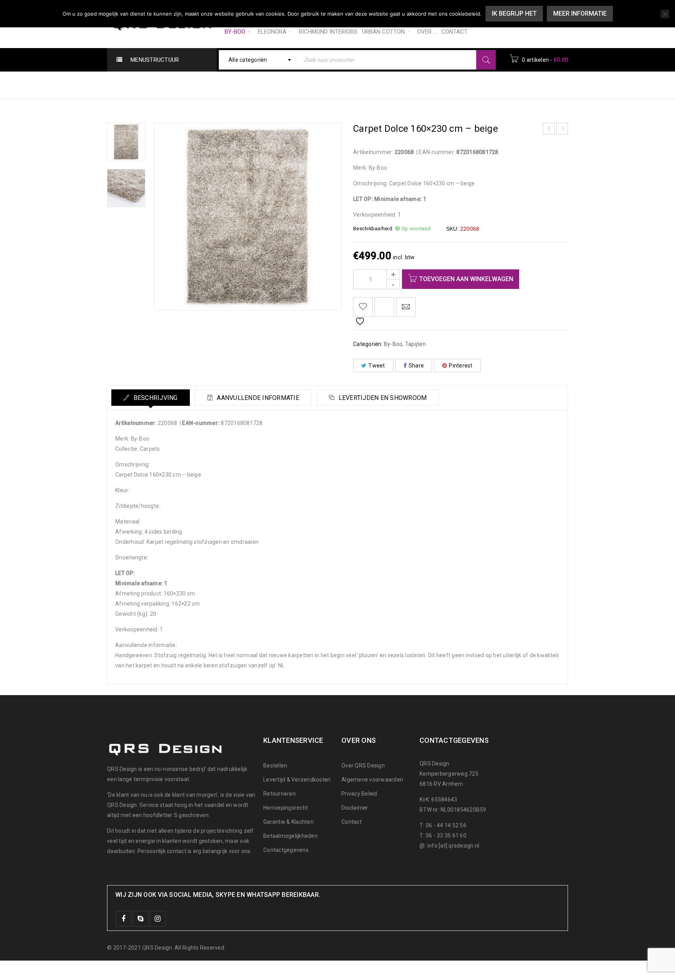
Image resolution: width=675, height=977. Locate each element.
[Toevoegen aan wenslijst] (363, 307)
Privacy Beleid (359, 794)
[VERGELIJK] (384, 307)
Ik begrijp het (514, 13)
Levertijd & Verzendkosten (296, 779)
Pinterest (460, 365)
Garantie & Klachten (288, 822)
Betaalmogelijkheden (290, 836)
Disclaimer (354, 808)
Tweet (376, 365)
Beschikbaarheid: (373, 228)
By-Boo (402, 85)
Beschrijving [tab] (154, 398)
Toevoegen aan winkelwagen (466, 279)
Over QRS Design (363, 765)
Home (371, 85)
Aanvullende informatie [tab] (257, 398)
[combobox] (257, 60)
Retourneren (279, 794)
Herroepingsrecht (285, 808)
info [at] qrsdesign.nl (453, 846)
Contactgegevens (286, 850)
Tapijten (437, 85)
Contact (351, 822)
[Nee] (665, 14)
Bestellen (275, 765)
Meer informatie (580, 13)
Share (416, 365)
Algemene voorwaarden (372, 779)
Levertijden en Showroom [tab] (382, 398)
